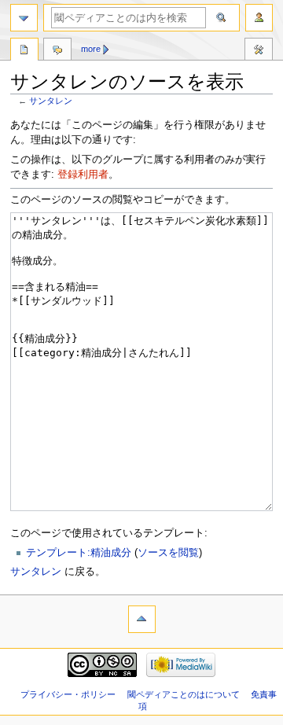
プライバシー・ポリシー (68, 694)
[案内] (24, 17)
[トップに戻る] (142, 619)
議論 (57, 51)
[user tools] (259, 17)
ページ (24, 51)
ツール (258, 51)
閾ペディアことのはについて (183, 694)
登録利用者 (82, 174)
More (91, 48)
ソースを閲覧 (168, 552)
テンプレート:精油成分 (78, 552)
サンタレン (50, 100)
